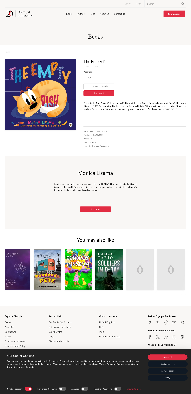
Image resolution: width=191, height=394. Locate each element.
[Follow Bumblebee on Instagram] (182, 337)
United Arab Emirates (109, 336)
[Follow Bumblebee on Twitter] (158, 337)
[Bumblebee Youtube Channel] (174, 337)
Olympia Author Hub (59, 341)
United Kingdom (107, 322)
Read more (95, 209)
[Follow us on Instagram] (182, 322)
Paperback (88, 72)
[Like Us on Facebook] (150, 322)
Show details (132, 389)
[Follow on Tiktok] (166, 337)
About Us (9, 327)
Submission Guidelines (60, 327)
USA (101, 327)
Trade (8, 336)
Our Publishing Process (60, 322)
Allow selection (167, 371)
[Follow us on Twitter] (158, 322)
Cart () (128, 3)
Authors (82, 13)
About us (104, 13)
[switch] (62, 389)
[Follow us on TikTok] (166, 322)
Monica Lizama (91, 66)
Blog (93, 13)
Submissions (174, 14)
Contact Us (10, 331)
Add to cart (99, 93)
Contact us (119, 13)
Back (7, 52)
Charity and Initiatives (15, 341)
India (101, 331)
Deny (167, 378)
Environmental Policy (15, 346)
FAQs (51, 336)
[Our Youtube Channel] (174, 322)
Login (138, 3)
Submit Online (55, 331)
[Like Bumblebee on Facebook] (150, 337)
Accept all (167, 357)
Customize (165, 364)
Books (69, 13)
